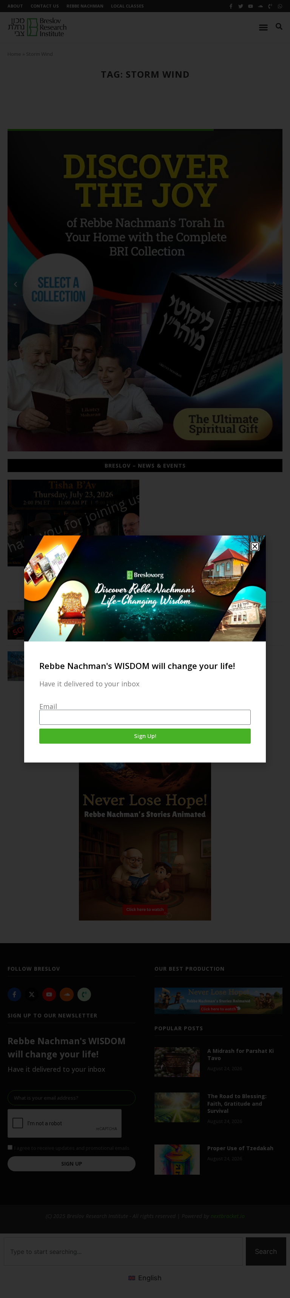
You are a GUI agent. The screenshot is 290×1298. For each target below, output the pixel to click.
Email (48, 706)
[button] (254, 546)
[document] (145, 649)
